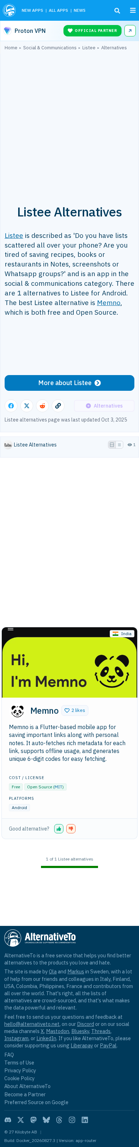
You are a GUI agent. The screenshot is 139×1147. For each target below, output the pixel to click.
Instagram (16, 1038)
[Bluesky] (46, 1119)
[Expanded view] (111, 444)
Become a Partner (25, 1094)
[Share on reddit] (42, 405)
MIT (58, 786)
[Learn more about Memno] (17, 711)
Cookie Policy (19, 1078)
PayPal (108, 1045)
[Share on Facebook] (11, 405)
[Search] (117, 10)
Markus (75, 971)
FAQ (9, 1054)
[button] (74, 710)
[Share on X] (26, 405)
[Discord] (7, 1119)
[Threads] (59, 1119)
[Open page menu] (133, 10)
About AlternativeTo (27, 1086)
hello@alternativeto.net (32, 1024)
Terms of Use (19, 1062)
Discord (85, 1024)
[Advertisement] (69, 123)
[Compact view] (119, 444)
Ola (53, 971)
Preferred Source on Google (36, 1102)
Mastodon (57, 1031)
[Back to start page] (9, 10)
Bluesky (80, 1031)
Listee (14, 235)
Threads (100, 1031)
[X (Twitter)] (20, 1119)
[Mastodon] (33, 1119)
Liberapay (82, 1045)
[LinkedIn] (84, 1119)
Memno (108, 302)
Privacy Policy (20, 1070)
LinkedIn (46, 1038)
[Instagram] (72, 1119)
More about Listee (65, 383)
